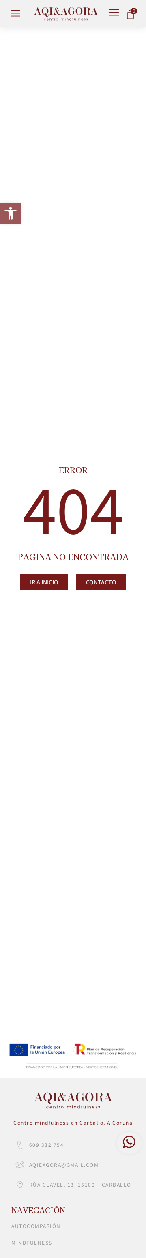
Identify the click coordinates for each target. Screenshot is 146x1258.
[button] (10, 213)
